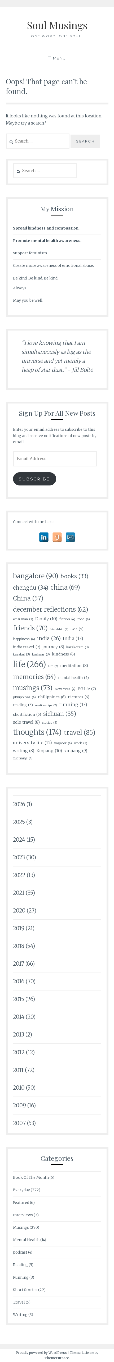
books (74, 576)
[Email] (70, 537)
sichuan (59, 713)
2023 (19, 857)
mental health (73, 678)
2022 (19, 875)
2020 (19, 910)
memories (34, 677)
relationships (46, 705)
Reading (20, 1264)
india (49, 638)
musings (32, 688)
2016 (18, 981)
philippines (24, 697)
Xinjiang (49, 750)
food (83, 619)
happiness (24, 639)
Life (53, 666)
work (80, 743)
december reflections (50, 609)
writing (23, 750)
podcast (20, 1252)
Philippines (52, 697)
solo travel (26, 722)
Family (46, 618)
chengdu (30, 587)
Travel (19, 1302)
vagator (63, 743)
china (65, 587)
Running (21, 1277)
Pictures (78, 697)
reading (23, 705)
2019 (18, 928)
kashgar (41, 654)
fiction (67, 619)
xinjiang (75, 750)
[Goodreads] (57, 537)
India (73, 638)
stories (49, 722)
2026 (19, 804)
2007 (19, 1123)
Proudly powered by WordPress (41, 1353)
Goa (77, 629)
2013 (18, 1034)
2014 (18, 1017)
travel (79, 732)
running (73, 705)
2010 (19, 1087)
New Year (65, 689)
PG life (87, 688)
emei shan (23, 619)
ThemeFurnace (57, 1358)
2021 (18, 892)
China (28, 598)
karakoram (77, 647)
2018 (18, 946)
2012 (19, 1052)
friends (30, 628)
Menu (59, 58)
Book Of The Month (31, 1177)
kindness (63, 654)
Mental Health (26, 1239)
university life (32, 743)
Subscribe (34, 478)
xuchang (23, 758)
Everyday (21, 1189)
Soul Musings (57, 25)
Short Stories (25, 1289)
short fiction (27, 714)
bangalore (35, 576)
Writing (20, 1314)
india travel (26, 647)
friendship (59, 629)
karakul (21, 654)
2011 (18, 1070)
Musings (21, 1227)
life (29, 664)
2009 (19, 1105)
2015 (18, 999)
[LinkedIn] (44, 537)
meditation (74, 665)
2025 (19, 822)
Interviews (23, 1215)
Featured (21, 1202)
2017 (18, 963)
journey (53, 646)
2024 (19, 839)
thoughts (37, 732)
